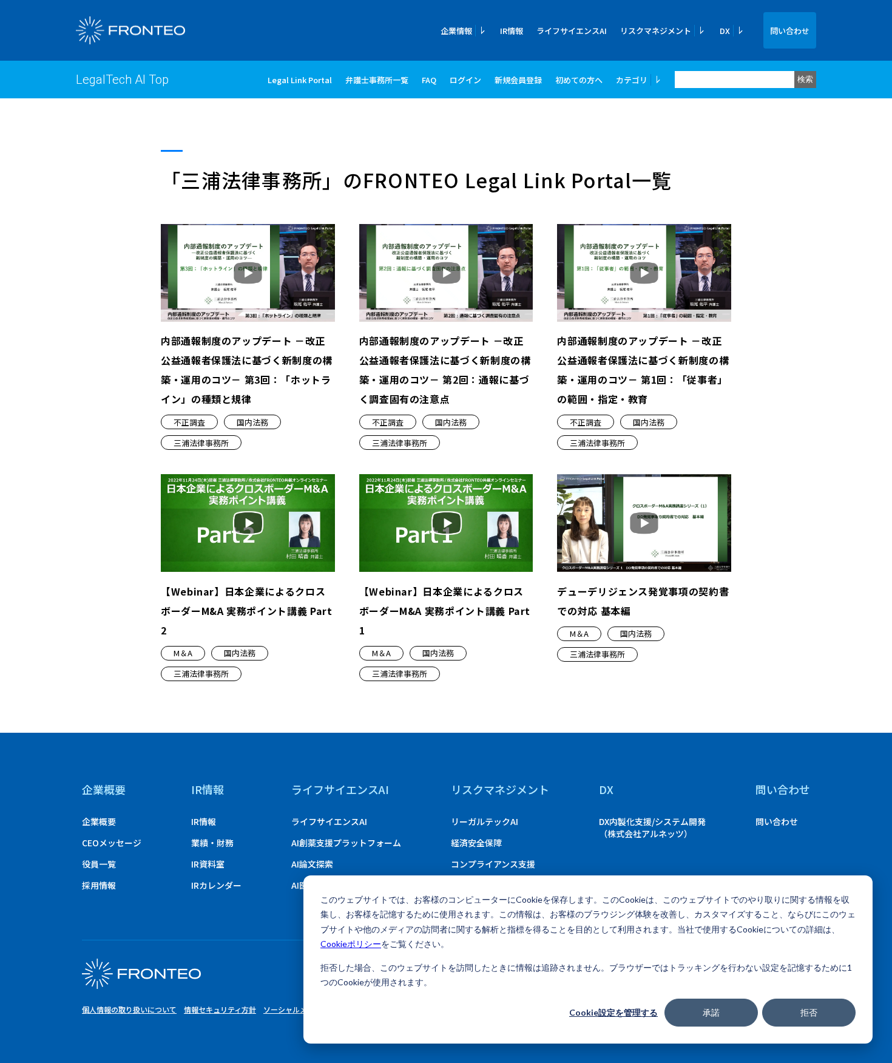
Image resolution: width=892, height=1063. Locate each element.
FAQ (429, 80)
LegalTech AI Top (122, 79)
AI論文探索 (312, 864)
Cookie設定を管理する (613, 1012)
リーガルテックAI (484, 821)
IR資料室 (208, 864)
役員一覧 (99, 864)
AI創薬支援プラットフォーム (346, 843)
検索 (805, 79)
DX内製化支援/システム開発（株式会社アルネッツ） (652, 827)
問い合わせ (789, 30)
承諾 (711, 1012)
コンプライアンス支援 (493, 864)
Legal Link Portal (300, 80)
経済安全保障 (476, 843)
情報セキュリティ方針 (220, 1009)
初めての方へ (579, 80)
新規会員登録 (518, 80)
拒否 (808, 1012)
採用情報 (99, 885)
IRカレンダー (216, 885)
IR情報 (511, 30)
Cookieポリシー (350, 944)
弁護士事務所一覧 (376, 80)
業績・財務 (212, 843)
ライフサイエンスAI (571, 30)
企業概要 (104, 789)
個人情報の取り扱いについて (129, 1009)
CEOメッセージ (111, 843)
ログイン (465, 80)
